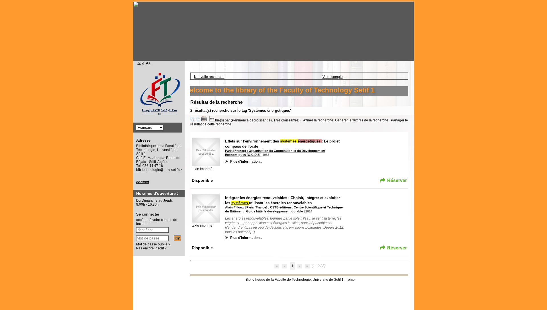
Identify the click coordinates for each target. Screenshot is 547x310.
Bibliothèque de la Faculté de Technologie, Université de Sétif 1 (295, 280)
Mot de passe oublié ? (153, 244)
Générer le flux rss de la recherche (361, 120)
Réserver (397, 180)
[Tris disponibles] (212, 120)
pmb (351, 280)
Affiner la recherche (318, 120)
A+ (148, 63)
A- (139, 63)
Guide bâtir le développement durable (274, 211)
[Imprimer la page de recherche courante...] (204, 120)
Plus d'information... (246, 162)
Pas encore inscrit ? (151, 248)
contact (142, 182)
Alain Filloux (234, 207)
